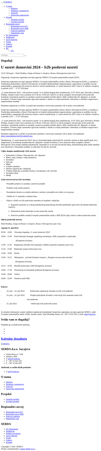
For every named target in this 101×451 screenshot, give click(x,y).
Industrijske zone (17, 33)
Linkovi (9, 44)
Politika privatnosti (13, 433)
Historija (14, 8)
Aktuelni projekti (17, 20)
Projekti (9, 17)
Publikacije (10, 37)
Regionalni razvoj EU (19, 26)
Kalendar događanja (14, 338)
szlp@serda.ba (13, 372)
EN (12, 51)
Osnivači (14, 13)
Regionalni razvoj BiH (19, 28)
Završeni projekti (17, 22)
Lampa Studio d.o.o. (27, 449)
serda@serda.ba (14, 359)
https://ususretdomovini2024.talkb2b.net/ (17, 136)
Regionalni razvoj (13, 24)
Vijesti (8, 42)
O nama (9, 6)
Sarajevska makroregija (20, 15)
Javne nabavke (11, 40)
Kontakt (9, 46)
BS (7, 48)
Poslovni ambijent (18, 31)
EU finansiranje (12, 35)
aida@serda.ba (89, 314)
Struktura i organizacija (20, 11)
